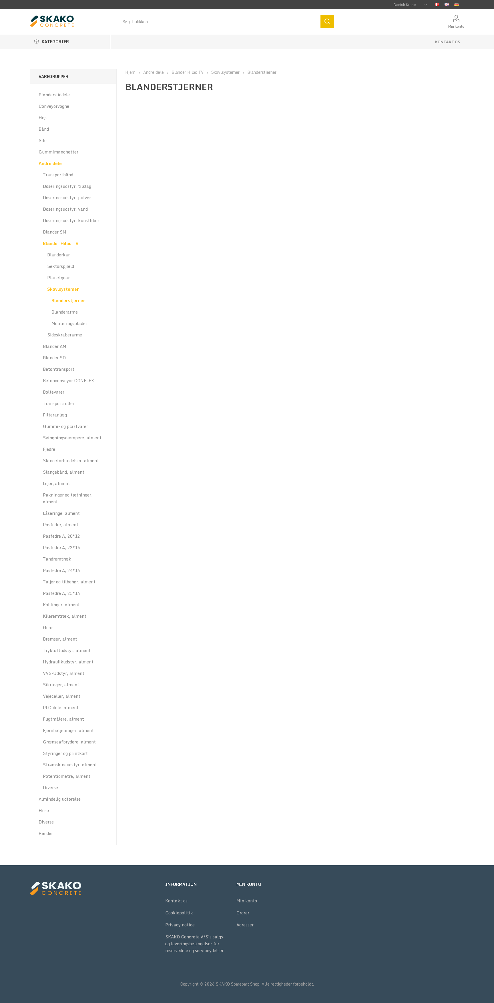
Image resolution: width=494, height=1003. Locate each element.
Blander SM (54, 231)
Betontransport (58, 369)
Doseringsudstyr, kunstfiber (71, 220)
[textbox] (218, 21)
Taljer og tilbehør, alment (69, 581)
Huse (44, 810)
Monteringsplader (69, 323)
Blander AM (54, 346)
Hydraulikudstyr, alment (68, 661)
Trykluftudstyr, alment (67, 650)
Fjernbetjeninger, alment (68, 730)
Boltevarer (53, 391)
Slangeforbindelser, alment (71, 460)
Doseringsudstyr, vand (65, 209)
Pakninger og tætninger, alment (68, 498)
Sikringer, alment (61, 684)
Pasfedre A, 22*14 (61, 547)
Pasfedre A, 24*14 (61, 570)
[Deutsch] (456, 4)
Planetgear (58, 277)
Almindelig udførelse (60, 798)
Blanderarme (64, 311)
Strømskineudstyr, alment (70, 764)
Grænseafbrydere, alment (69, 741)
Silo (43, 140)
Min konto (456, 26)
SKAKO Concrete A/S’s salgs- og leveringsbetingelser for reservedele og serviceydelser (195, 943)
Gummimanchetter (58, 151)
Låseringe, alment (61, 513)
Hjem (130, 72)
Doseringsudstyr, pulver (67, 197)
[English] (446, 4)
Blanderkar (58, 254)
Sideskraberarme (64, 334)
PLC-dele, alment (61, 707)
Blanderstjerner (68, 300)
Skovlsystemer (63, 289)
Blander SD (54, 357)
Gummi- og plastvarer (65, 426)
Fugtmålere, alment (63, 718)
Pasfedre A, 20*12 (61, 536)
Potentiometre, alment (66, 776)
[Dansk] (437, 4)
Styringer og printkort (65, 753)
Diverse (50, 787)
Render (46, 833)
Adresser (245, 924)
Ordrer (242, 912)
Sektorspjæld (60, 266)
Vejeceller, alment (61, 696)
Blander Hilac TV (61, 243)
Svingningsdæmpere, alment (72, 437)
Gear (48, 627)
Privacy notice (180, 924)
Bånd (44, 128)
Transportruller (58, 403)
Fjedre (49, 449)
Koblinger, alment (61, 604)
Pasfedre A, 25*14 (61, 593)
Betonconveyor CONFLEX (68, 380)
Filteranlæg (55, 414)
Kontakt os (447, 42)
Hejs (43, 117)
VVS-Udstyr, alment (63, 673)
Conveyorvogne (54, 106)
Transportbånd (58, 174)
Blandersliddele (54, 94)
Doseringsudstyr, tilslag (67, 186)
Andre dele (50, 163)
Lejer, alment (56, 483)
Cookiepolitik (179, 912)
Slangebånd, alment (63, 471)
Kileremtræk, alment (64, 616)
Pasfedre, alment (60, 524)
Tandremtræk (57, 558)
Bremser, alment (60, 638)
